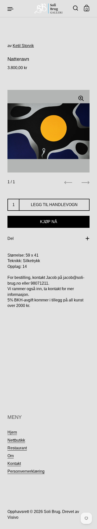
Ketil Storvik (23, 46)
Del (10, 238)
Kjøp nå (48, 222)
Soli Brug (52, 511)
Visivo (12, 517)
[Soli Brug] (49, 9)
